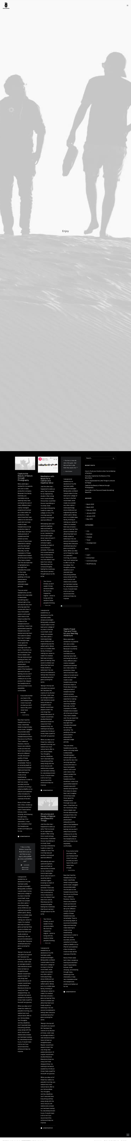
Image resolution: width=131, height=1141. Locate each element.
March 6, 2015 (25, 1102)
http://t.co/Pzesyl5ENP (25, 1090)
